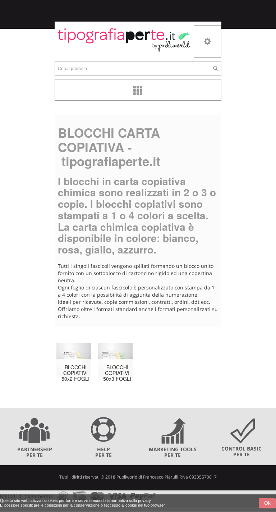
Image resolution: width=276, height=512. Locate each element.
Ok (267, 503)
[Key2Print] (124, 40)
